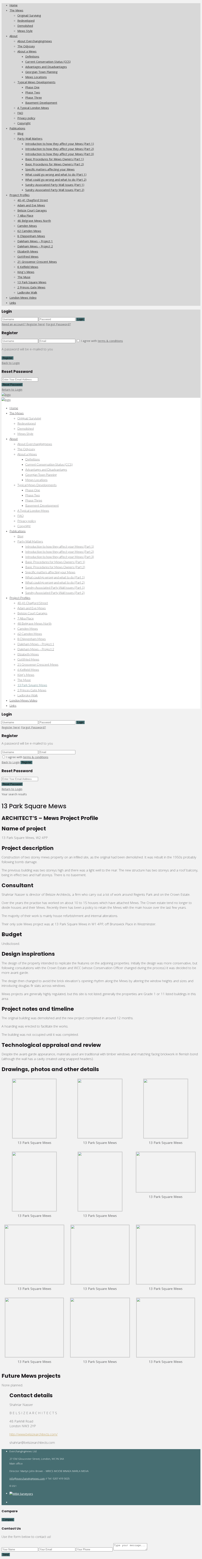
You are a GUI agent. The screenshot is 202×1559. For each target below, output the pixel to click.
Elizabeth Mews (27, 252)
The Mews (16, 10)
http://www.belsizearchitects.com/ (33, 1435)
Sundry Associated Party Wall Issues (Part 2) (54, 190)
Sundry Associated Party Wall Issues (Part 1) (54, 185)
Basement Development (41, 103)
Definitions (32, 57)
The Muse (23, 277)
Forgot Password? (58, 324)
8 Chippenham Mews (31, 236)
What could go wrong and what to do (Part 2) (55, 180)
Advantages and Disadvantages (46, 67)
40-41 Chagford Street (32, 200)
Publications (17, 128)
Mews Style (25, 31)
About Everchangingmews (34, 41)
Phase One (32, 87)
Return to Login (12, 390)
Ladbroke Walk (27, 293)
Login (80, 319)
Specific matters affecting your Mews (50, 169)
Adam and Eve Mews (31, 205)
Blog (20, 134)
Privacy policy (26, 118)
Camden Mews (27, 226)
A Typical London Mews (33, 108)
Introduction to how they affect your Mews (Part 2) (59, 149)
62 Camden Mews (29, 231)
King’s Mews (25, 272)
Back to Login (11, 363)
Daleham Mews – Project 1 (35, 241)
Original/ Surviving (29, 16)
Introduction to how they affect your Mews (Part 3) (59, 154)
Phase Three (33, 98)
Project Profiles (19, 195)
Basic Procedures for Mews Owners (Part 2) (54, 164)
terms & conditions (110, 341)
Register (7, 358)
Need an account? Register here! (23, 324)
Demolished (25, 26)
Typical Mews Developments (36, 82)
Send (6, 1554)
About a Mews (26, 51)
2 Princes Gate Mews (31, 287)
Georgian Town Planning (41, 72)
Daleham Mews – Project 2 (35, 246)
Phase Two (32, 92)
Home (13, 5)
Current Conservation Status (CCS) (48, 62)
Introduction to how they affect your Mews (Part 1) (59, 144)
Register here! (11, 727)
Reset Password (12, 384)
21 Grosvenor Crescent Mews (37, 262)
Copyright (24, 123)
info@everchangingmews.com (27, 1479)
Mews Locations (36, 77)
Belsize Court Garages (32, 210)
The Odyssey (26, 46)
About (13, 36)
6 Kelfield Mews (27, 267)
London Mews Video (22, 298)
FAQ (20, 113)
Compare (8, 1519)
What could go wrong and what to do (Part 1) (55, 175)
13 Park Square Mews (31, 282)
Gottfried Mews (27, 257)
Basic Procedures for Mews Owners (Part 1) (54, 159)
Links (12, 303)
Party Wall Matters (29, 139)
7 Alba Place (25, 216)
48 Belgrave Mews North (34, 221)
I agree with (102, 341)
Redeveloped (26, 21)
